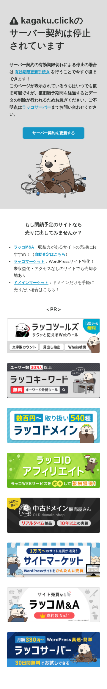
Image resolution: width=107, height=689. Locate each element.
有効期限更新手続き (32, 72)
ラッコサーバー (36, 107)
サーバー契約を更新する (53, 133)
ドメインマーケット (31, 282)
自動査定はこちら (49, 254)
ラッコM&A (24, 247)
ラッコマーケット (29, 261)
